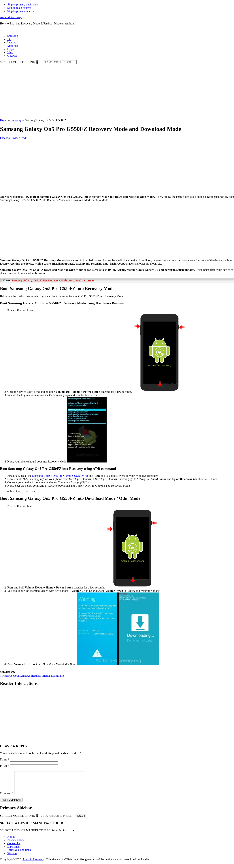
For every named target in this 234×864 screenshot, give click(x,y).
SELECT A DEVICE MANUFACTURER (25, 830)
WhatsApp (26, 675)
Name (4, 759)
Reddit (36, 675)
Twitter (4, 675)
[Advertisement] (117, 91)
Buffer (43, 675)
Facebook (14, 675)
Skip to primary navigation (22, 4)
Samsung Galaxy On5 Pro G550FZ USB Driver (60, 475)
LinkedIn (52, 675)
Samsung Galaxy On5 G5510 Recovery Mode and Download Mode (53, 280)
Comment (7, 793)
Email (4, 766)
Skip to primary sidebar (20, 11)
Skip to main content (19, 7)
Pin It (61, 675)
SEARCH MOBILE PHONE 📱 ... (21, 62)
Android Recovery (11, 17)
